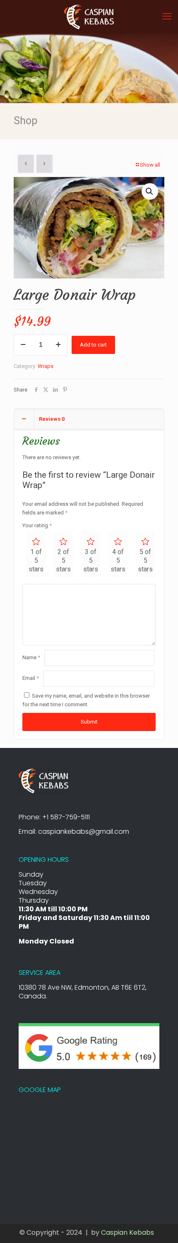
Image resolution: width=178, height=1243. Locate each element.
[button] (150, 191)
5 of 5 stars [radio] (145, 560)
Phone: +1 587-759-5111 (54, 817)
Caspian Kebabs (128, 1232)
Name (31, 657)
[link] (43, 781)
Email (30, 678)
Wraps (45, 366)
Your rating (37, 525)
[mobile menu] (167, 16)
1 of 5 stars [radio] (36, 560)
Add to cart (93, 345)
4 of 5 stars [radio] (118, 560)
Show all (150, 165)
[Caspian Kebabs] (89, 16)
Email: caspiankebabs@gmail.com (74, 831)
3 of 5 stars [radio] (90, 560)
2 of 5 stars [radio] (63, 560)
